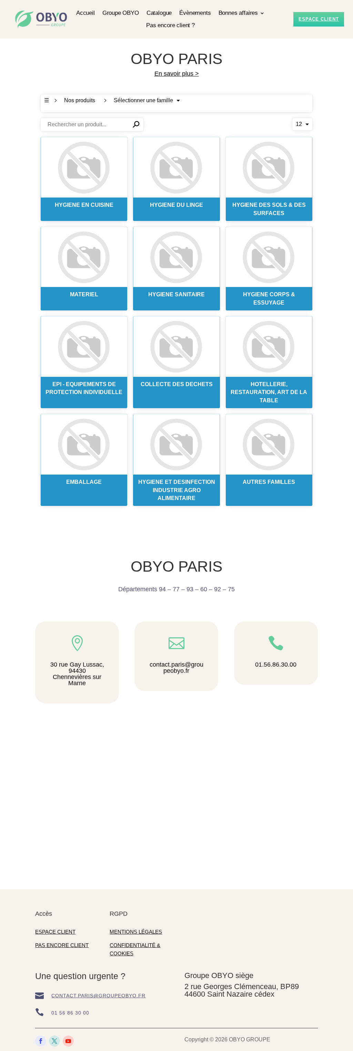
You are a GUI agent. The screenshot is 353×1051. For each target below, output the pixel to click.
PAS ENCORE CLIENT (62, 945)
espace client (319, 19)
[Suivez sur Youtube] (68, 1041)
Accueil (85, 13)
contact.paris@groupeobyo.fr (98, 995)
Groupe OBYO (120, 13)
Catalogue (159, 13)
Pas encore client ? (170, 25)
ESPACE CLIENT (55, 932)
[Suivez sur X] (54, 1041)
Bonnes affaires (238, 13)
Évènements (195, 13)
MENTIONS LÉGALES (136, 932)
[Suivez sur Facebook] (40, 1041)
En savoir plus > (176, 73)
